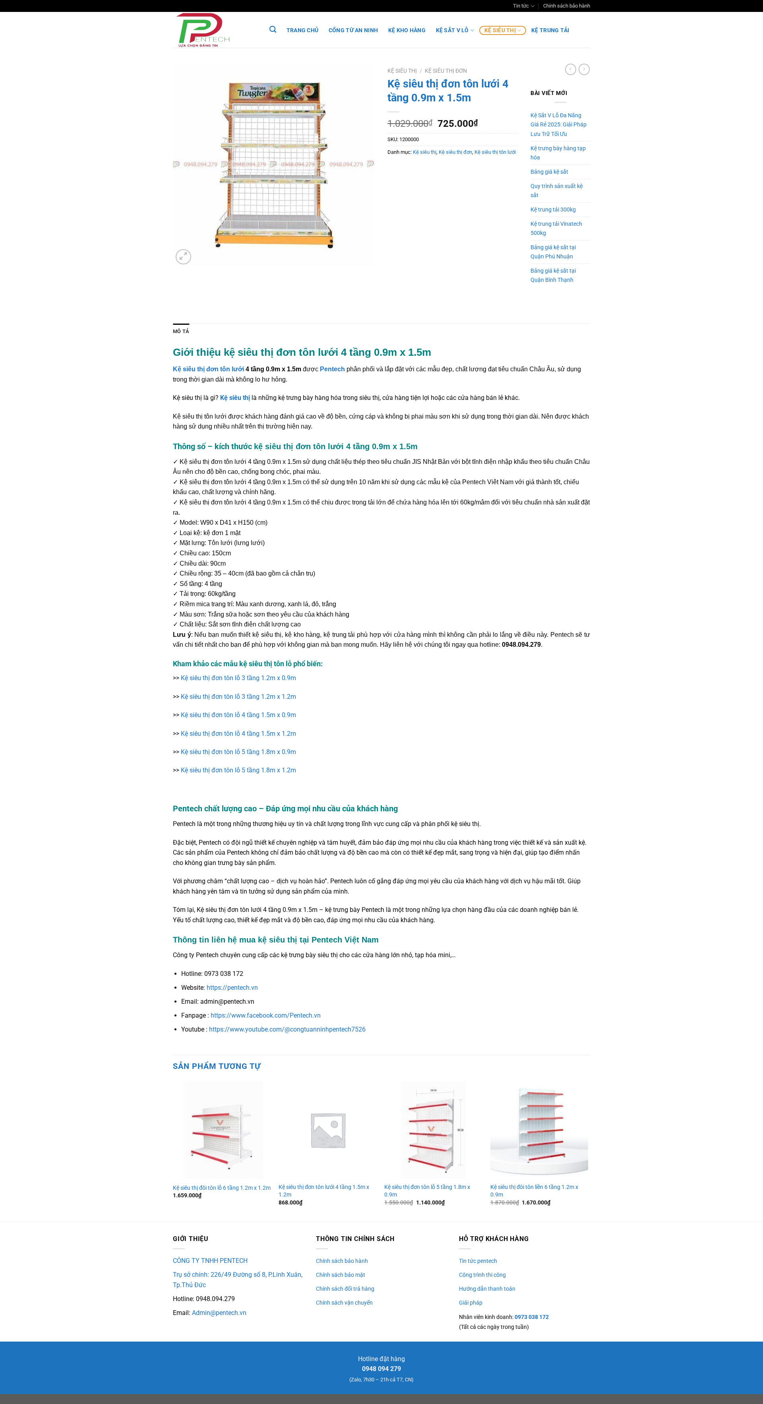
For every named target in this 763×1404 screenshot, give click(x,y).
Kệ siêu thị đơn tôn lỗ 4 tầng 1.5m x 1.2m (238, 733)
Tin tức (521, 6)
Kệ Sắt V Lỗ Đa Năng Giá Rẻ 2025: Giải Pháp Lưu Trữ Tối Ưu (559, 124)
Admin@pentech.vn (219, 1313)
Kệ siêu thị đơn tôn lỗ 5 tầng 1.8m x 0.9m (238, 752)
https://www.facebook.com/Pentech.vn (266, 1015)
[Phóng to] (183, 257)
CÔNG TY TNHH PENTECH (210, 1260)
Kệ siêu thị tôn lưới (495, 152)
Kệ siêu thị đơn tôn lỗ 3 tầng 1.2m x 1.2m (238, 696)
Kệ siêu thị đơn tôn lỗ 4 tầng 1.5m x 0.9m (238, 715)
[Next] (588, 1150)
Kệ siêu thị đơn (446, 71)
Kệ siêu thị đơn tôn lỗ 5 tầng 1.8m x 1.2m (238, 770)
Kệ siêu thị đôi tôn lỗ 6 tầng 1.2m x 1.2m (222, 1188)
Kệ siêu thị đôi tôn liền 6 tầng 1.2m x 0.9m (534, 1191)
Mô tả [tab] (181, 331)
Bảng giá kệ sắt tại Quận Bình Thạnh (553, 275)
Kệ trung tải (550, 30)
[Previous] (173, 1150)
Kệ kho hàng (407, 30)
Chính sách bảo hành (566, 6)
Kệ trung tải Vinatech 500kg (556, 229)
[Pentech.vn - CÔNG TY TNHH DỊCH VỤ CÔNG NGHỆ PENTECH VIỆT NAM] (212, 30)
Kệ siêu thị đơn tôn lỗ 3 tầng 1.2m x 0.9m (238, 678)
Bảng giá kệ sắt (549, 172)
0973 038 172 (531, 1317)
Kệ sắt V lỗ (452, 30)
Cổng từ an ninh (353, 30)
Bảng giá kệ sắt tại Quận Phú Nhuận (553, 252)
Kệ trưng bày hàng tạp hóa (558, 153)
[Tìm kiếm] (272, 30)
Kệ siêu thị (500, 30)
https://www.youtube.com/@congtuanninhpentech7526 (287, 1029)
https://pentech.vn (232, 987)
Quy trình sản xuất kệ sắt (557, 191)
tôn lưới (231, 369)
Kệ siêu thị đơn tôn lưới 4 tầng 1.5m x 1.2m (324, 1191)
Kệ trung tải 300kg (553, 209)
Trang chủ (303, 30)
